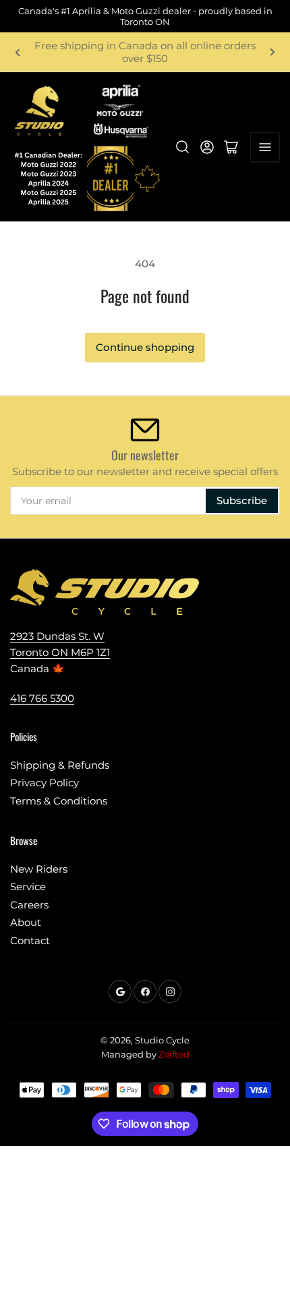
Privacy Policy (44, 782)
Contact (30, 940)
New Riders (38, 869)
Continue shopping (145, 347)
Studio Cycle (162, 1040)
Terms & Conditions (58, 800)
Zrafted (174, 1054)
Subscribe (241, 500)
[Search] (183, 147)
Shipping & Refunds (59, 765)
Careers (29, 904)
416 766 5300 (42, 698)
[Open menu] (265, 147)
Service (28, 886)
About (25, 922)
